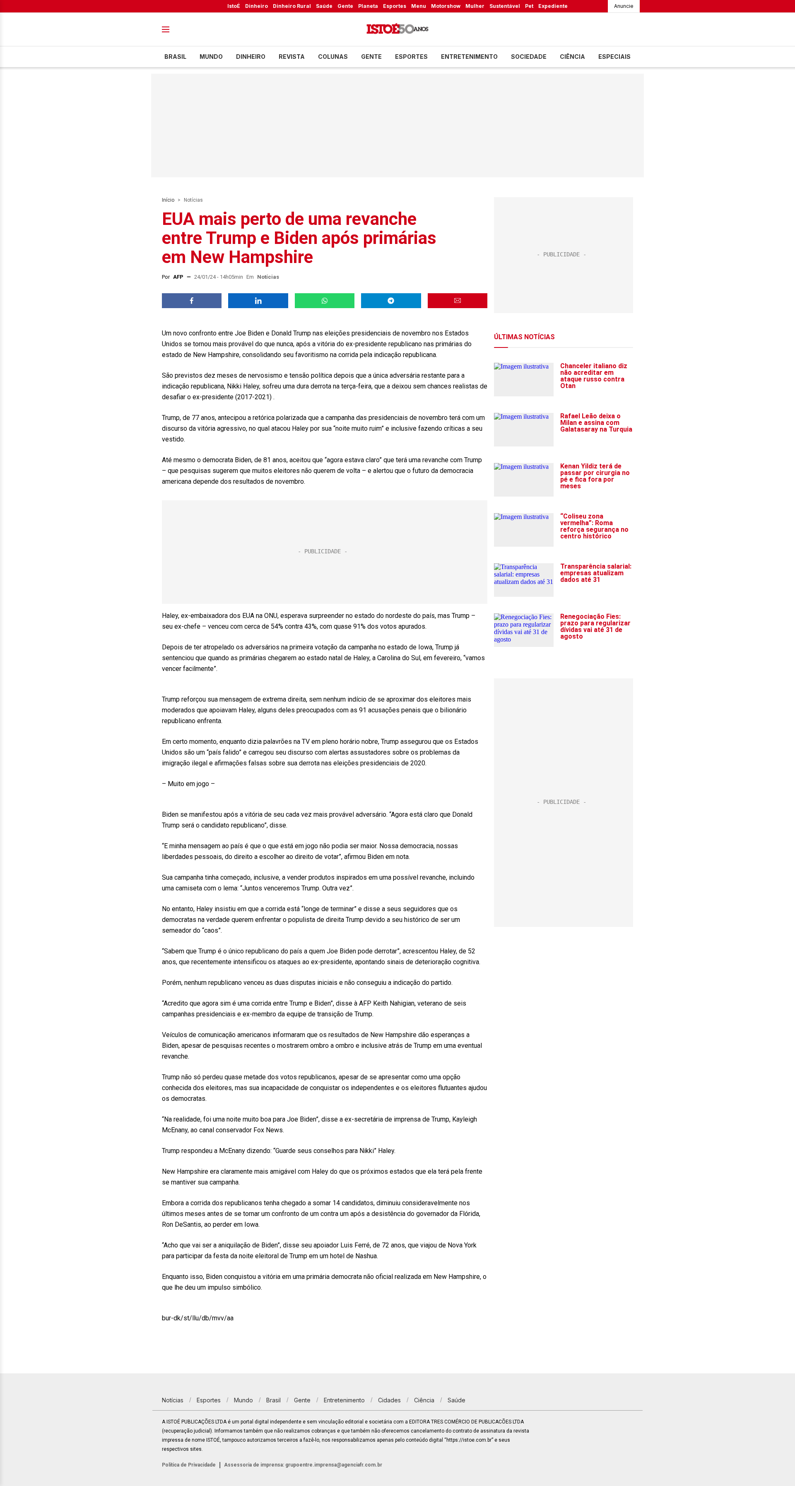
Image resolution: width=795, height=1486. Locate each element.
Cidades (389, 1400)
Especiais (614, 56)
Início (168, 200)
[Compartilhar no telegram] (391, 300)
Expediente (553, 6)
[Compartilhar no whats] (324, 300)
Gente (345, 6)
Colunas (333, 56)
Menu (418, 6)
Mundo (211, 56)
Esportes (394, 6)
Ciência (572, 56)
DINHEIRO (250, 56)
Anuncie (624, 6)
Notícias (193, 200)
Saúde (324, 6)
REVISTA (292, 56)
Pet (529, 6)
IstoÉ (233, 6)
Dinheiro (256, 6)
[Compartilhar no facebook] (192, 300)
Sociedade (529, 56)
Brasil (175, 56)
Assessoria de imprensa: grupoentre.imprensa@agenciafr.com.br (303, 1465)
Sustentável (504, 6)
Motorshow (445, 6)
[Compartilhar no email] (457, 300)
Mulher (474, 6)
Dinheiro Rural (292, 6)
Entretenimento (469, 56)
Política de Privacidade (189, 1465)
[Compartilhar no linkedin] (258, 300)
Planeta (368, 6)
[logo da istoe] (397, 29)
